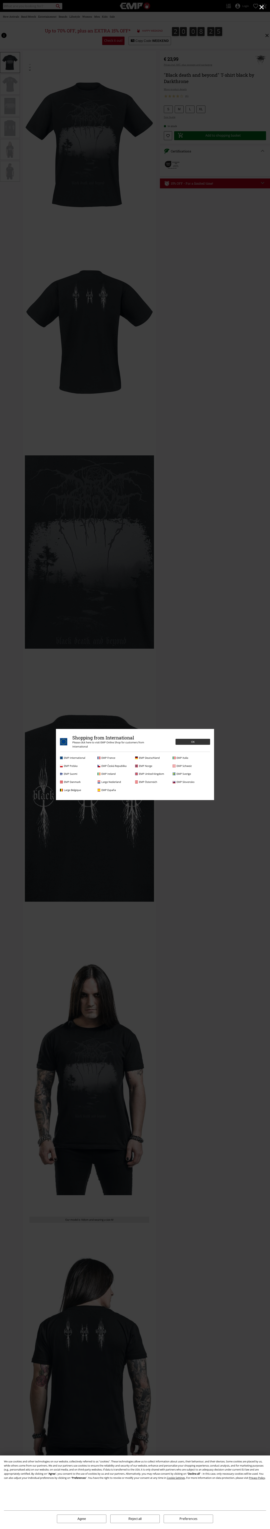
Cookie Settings (176, 1478)
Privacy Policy (257, 1478)
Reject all (135, 1519)
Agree (81, 1519)
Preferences (188, 1519)
